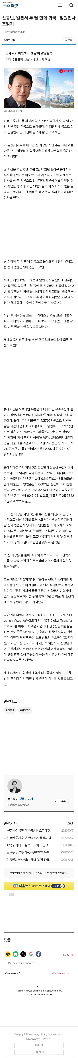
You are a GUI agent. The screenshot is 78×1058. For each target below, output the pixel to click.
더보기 (70, 823)
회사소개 (39, 1045)
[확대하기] (39, 70)
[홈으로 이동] (10, 5)
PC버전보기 (39, 1052)
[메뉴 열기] (58, 5)
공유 (70, 40)
